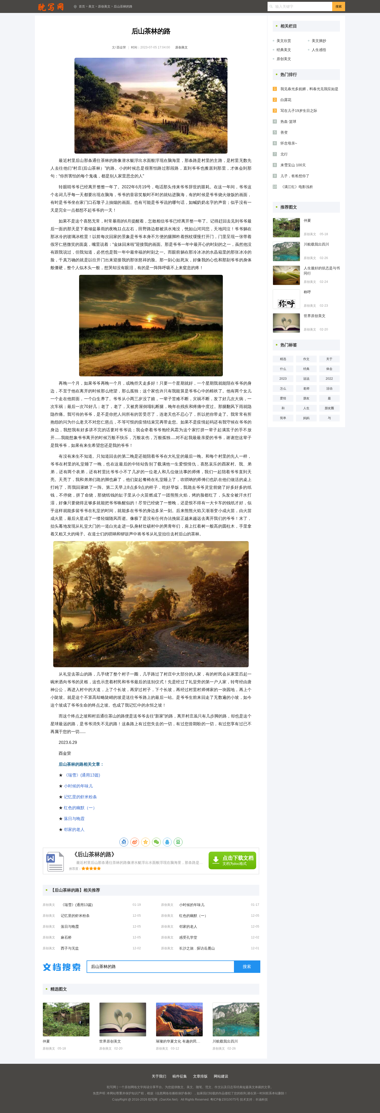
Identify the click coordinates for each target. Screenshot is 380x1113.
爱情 (283, 398)
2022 (329, 378)
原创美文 (104, 6)
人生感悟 (319, 50)
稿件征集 (179, 1076)
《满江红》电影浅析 (296, 187)
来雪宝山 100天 (293, 165)
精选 (283, 359)
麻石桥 (66, 937)
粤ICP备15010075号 (224, 1099)
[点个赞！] (123, 842)
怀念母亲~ (288, 143)
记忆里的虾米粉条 (80, 797)
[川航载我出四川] (236, 1019)
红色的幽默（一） (80, 808)
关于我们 (159, 1076)
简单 (283, 418)
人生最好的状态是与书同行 (322, 270)
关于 (329, 359)
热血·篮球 (288, 121)
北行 (284, 154)
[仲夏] (66, 1019)
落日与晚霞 (74, 818)
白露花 (285, 100)
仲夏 (46, 1041)
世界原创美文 (110, 1041)
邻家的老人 (74, 829)
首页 (82, 6)
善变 (284, 132)
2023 (283, 378)
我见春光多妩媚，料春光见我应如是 (309, 89)
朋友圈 (329, 408)
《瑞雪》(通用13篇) (82, 775)
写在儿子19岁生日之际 (298, 111)
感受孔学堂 (188, 937)
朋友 (306, 398)
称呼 (307, 292)
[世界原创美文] (122, 1019)
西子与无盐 (70, 948)
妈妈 (306, 418)
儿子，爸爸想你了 (294, 176)
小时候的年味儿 (78, 786)
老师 (306, 388)
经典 (306, 369)
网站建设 (221, 1076)
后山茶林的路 (123, 6)
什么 (283, 369)
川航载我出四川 (225, 1041)
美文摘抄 (319, 41)
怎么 (283, 388)
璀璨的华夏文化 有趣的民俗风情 (179, 1041)
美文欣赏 (284, 41)
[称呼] (286, 299)
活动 (329, 388)
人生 (306, 408)
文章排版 (200, 1076)
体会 (329, 369)
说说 (306, 378)
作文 (306, 359)
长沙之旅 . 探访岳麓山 (197, 948)
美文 (91, 6)
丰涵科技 (261, 1099)
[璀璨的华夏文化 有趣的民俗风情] (179, 1019)
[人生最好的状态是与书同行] (286, 275)
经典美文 (284, 50)
